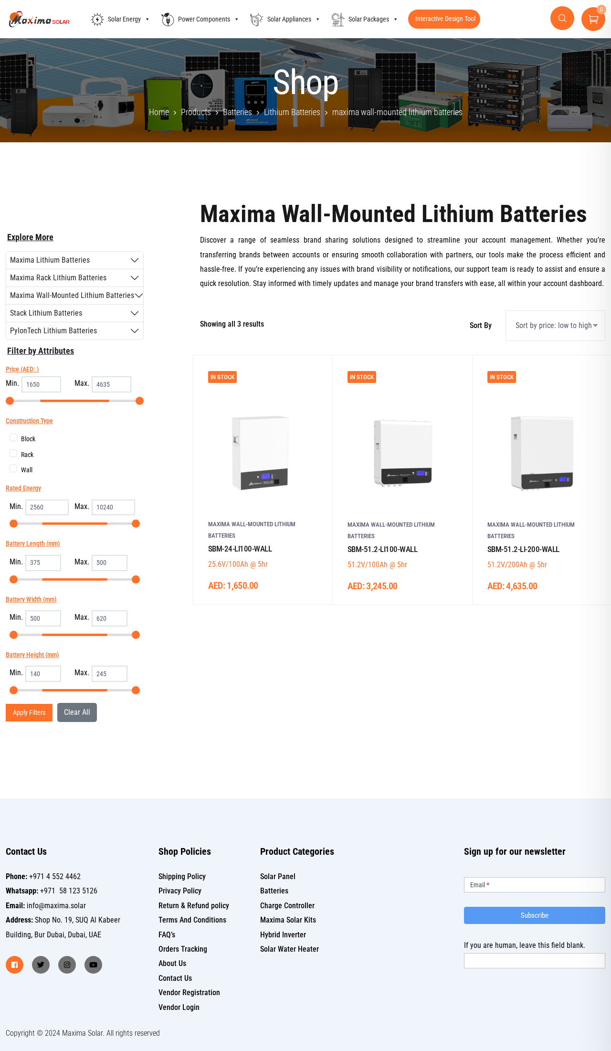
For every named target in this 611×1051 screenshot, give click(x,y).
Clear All (77, 712)
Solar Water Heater (289, 949)
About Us (172, 963)
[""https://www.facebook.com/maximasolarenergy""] (14, 965)
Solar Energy (124, 19)
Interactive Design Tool (445, 18)
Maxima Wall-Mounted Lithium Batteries (72, 295)
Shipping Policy (182, 876)
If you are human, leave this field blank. (524, 945)
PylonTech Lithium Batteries (53, 330)
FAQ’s (166, 934)
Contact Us (175, 978)
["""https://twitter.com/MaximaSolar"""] (41, 965)
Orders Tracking (182, 949)
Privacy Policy (179, 890)
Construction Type (29, 421)
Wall (26, 470)
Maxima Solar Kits (288, 919)
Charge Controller (287, 905)
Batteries (274, 890)
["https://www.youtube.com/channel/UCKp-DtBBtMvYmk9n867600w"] (93, 965)
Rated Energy (23, 488)
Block (28, 439)
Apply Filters (29, 712)
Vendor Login (179, 1007)
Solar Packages (368, 19)
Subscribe (534, 915)
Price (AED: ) (22, 369)
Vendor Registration (189, 992)
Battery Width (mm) (31, 599)
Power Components (204, 19)
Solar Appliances (289, 19)
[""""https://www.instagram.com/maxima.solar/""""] (67, 965)
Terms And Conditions (192, 919)
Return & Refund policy (193, 905)
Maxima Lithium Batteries (50, 260)
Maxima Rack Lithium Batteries (58, 277)
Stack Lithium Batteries (46, 313)
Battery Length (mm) (33, 543)
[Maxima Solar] (39, 19)
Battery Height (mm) (32, 654)
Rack (27, 454)
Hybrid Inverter (283, 934)
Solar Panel (277, 876)
